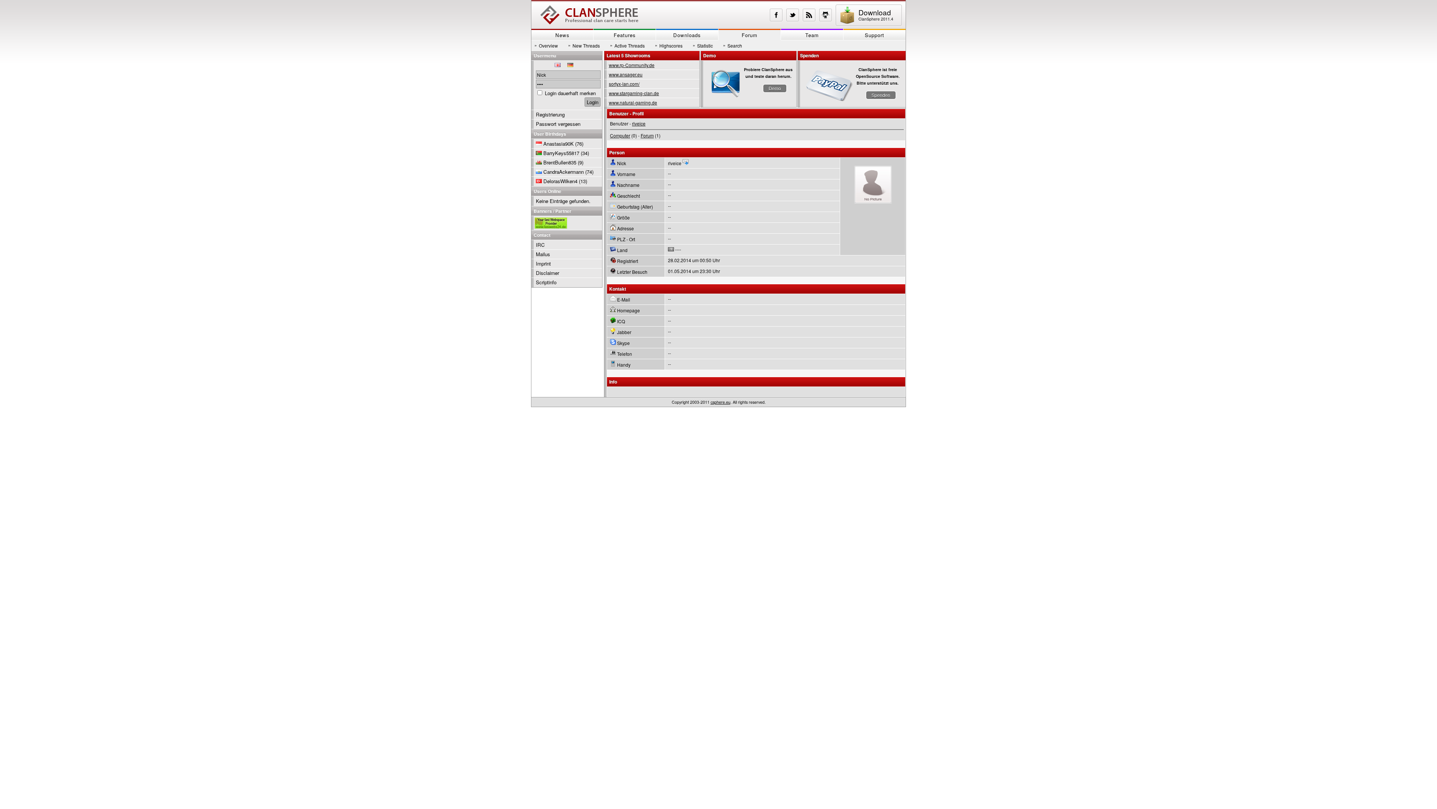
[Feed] (809, 15)
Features (625, 35)
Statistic (703, 45)
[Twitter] (792, 15)
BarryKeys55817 (561, 153)
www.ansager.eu (626, 74)
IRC (540, 244)
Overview (546, 45)
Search (732, 45)
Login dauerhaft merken (570, 93)
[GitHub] (825, 15)
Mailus (543, 254)
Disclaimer (547, 272)
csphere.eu (720, 402)
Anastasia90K (558, 143)
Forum (749, 35)
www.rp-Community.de (632, 65)
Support (874, 35)
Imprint (543, 263)
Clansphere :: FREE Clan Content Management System (589, 15)
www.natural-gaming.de (633, 102)
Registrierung (550, 114)
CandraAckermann (563, 171)
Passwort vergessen (558, 123)
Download (875, 14)
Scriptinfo (546, 282)
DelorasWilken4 (560, 181)
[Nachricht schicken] (686, 163)
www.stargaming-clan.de (634, 93)
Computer (620, 135)
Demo (775, 88)
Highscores (669, 45)
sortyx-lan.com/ (624, 84)
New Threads (584, 45)
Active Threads (627, 45)
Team (812, 35)
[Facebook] (776, 15)
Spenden (881, 95)
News (562, 35)
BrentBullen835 (559, 162)
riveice (639, 123)
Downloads (687, 35)
